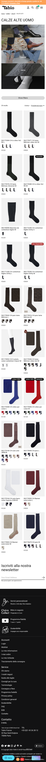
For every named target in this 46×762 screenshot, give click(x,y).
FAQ (3, 706)
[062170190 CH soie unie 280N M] (11, 435)
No (22, 759)
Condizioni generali (9, 699)
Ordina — (27, 106)
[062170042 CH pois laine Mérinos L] (11, 299)
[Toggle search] (32, 7)
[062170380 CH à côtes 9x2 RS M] (34, 168)
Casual (23, 57)
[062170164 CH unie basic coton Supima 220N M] (11, 482)
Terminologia (6, 685)
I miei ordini (6, 654)
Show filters (23, 98)
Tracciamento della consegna (13, 661)
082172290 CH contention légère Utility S (33, 229)
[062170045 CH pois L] (34, 435)
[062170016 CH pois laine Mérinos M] (34, 299)
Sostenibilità (6, 703)
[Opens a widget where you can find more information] (8, 758)
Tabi (23, 83)
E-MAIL (4, 723)
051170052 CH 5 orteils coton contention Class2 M (11, 360)
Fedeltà (36, 758)
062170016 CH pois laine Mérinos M (33, 316)
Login (3, 643)
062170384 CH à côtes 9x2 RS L (11, 141)
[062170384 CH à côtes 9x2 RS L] (11, 124)
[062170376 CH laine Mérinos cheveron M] (11, 168)
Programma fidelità (18, 619)
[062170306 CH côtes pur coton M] (34, 391)
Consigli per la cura (9, 681)
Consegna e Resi (8, 688)
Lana (23, 70)
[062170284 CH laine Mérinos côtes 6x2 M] (34, 343)
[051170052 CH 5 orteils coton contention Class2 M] (11, 343)
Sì (17, 759)
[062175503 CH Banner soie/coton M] (11, 526)
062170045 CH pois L (31, 451)
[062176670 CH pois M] (34, 526)
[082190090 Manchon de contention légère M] (11, 212)
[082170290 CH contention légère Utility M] (34, 256)
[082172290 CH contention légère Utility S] (34, 212)
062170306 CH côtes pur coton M (33, 408)
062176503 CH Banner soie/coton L (32, 499)
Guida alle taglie (7, 678)
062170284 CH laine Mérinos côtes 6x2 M (31, 360)
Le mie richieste (7, 658)
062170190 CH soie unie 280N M (10, 452)
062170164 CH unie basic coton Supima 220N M (10, 499)
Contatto (4, 713)
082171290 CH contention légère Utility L (10, 273)
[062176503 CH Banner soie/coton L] (34, 482)
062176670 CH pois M (32, 542)
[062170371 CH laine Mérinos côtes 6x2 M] (34, 124)
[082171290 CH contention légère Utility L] (11, 256)
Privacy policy (6, 696)
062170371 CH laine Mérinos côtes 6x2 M (31, 141)
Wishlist (4, 647)
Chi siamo (5, 671)
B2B (3, 710)
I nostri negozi (7, 674)
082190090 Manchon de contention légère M (10, 229)
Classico (23, 31)
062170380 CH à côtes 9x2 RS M (33, 185)
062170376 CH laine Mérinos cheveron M (8, 185)
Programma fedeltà (9, 692)
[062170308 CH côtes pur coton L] (11, 391)
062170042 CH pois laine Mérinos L (10, 316)
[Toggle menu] (41, 7)
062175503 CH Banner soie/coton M (9, 543)
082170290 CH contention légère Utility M (33, 273)
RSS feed (29, 749)
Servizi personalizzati (18, 601)
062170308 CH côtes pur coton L (10, 408)
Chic (23, 44)
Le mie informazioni (9, 651)
